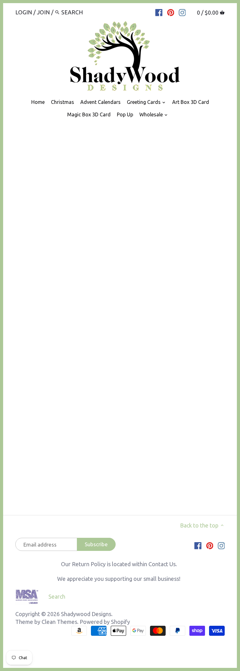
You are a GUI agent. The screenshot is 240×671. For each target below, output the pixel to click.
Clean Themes (59, 622)
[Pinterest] (170, 12)
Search (56, 596)
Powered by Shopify (105, 622)
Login (23, 12)
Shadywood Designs (86, 614)
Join (43, 12)
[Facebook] (158, 12)
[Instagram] (182, 12)
